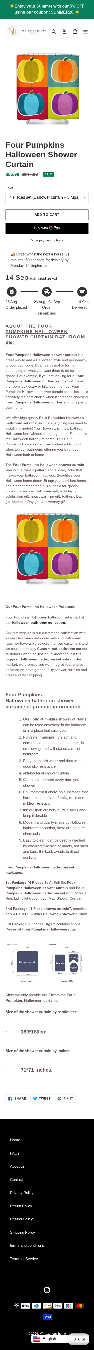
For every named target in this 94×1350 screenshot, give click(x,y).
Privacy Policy (22, 1192)
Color (9, 188)
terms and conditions (27, 1245)
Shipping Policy (22, 1232)
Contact (16, 1179)
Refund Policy (21, 1219)
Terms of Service (24, 1259)
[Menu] (85, 31)
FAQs (15, 1153)
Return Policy (21, 1206)
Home (15, 1140)
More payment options (47, 240)
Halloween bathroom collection (38, 622)
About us (17, 1166)
